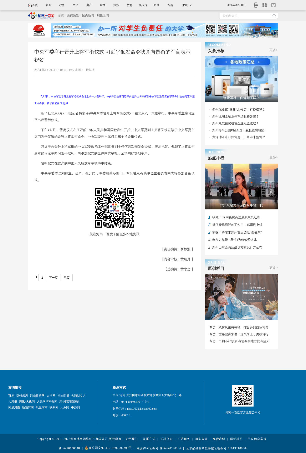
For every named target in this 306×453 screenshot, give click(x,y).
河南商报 (63, 395)
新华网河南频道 (69, 401)
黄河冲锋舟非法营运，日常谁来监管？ (238, 137)
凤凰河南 (41, 407)
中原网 (75, 407)
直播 (157, 5)
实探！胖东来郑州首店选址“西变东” (237, 232)
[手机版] (256, 4)
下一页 (53, 277)
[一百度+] (264, 3)
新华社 (90, 69)
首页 (35, 5)
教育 (130, 5)
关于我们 (131, 438)
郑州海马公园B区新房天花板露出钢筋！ (239, 130)
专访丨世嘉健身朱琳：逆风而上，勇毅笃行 (239, 334)
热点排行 (216, 158)
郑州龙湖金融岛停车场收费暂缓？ (235, 116)
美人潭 (143, 5)
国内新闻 (88, 15)
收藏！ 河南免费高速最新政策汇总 (236, 217)
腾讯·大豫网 (27, 401)
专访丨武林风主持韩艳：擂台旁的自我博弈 (239, 327)
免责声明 (219, 438)
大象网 (64, 407)
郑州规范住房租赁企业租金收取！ (235, 123)
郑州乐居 (22, 395)
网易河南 (14, 407)
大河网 (51, 395)
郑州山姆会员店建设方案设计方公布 (237, 247)
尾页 (67, 277)
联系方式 (149, 438)
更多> (273, 50)
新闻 (48, 5)
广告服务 (184, 438)
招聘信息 (166, 438)
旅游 (116, 5)
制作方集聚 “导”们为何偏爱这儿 (234, 240)
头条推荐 (216, 50)
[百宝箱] (273, 3)
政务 (62, 5)
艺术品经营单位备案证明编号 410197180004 (217, 448)
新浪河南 (28, 407)
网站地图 (236, 438)
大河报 (12, 401)
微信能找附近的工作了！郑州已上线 (237, 224)
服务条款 (201, 438)
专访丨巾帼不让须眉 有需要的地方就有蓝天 (239, 341)
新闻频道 (73, 15)
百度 (11, 395)
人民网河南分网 (47, 401)
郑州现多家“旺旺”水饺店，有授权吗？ (238, 109)
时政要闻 (103, 15)
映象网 (54, 407)
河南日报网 (37, 395)
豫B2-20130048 (69, 448)
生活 (75, 5)
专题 (170, 5)
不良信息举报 (257, 438)
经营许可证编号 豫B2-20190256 (159, 448)
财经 (103, 5)
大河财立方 (78, 395)
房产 (89, 5)
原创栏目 (216, 268)
